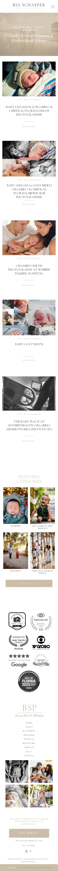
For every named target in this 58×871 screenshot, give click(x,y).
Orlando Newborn (32, 100)
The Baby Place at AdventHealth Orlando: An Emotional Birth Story (29, 425)
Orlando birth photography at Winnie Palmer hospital (29, 269)
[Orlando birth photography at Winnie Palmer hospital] (29, 237)
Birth (19, 100)
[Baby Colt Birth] (29, 317)
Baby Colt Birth (29, 344)
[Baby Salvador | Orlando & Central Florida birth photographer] (29, 79)
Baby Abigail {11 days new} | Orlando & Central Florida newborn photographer (29, 191)
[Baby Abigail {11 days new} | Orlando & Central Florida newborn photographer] (29, 159)
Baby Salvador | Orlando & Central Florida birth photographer (29, 111)
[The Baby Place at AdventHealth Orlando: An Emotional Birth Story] (29, 393)
